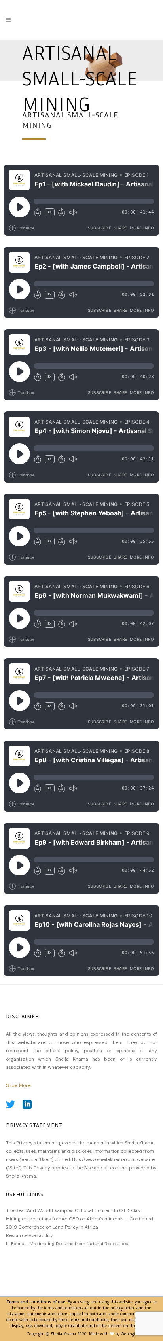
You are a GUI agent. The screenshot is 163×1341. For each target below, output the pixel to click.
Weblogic (128, 1334)
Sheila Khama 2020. (69, 1334)
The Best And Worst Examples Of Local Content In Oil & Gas (73, 1210)
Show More (18, 1085)
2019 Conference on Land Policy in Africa (52, 1227)
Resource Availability (29, 1235)
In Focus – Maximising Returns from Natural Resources (67, 1244)
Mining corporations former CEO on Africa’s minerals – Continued (79, 1219)
